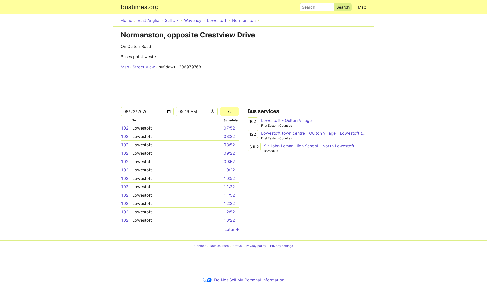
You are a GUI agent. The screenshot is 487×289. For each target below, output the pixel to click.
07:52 (229, 128)
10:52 (229, 178)
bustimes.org (140, 7)
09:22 (229, 153)
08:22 (229, 136)
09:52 (229, 161)
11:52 (229, 195)
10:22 (229, 169)
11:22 (229, 186)
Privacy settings (281, 246)
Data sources (219, 246)
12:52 (229, 211)
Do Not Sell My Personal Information (249, 279)
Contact (200, 246)
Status (237, 246)
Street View (144, 66)
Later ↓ (231, 229)
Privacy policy (256, 246)
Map (362, 7)
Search (306, 5)
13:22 (229, 220)
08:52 (229, 144)
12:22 (229, 203)
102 (124, 128)
